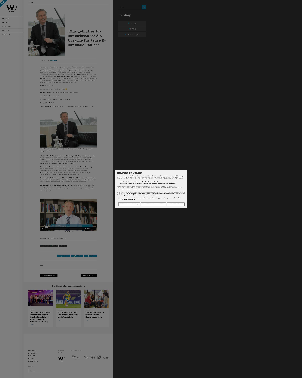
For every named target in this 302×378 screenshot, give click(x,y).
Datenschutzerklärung (128, 199)
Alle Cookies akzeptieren (175, 204)
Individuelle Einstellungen (128, 204)
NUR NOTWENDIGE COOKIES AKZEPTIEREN (153, 204)
